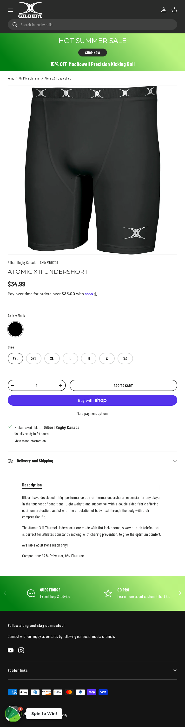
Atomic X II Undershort (58, 78)
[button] (174, 10)
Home (11, 78)
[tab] (32, 484)
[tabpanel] (92, 526)
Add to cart (123, 385)
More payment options (92, 413)
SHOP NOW (92, 52)
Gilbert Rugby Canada (22, 262)
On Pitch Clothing (29, 78)
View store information (30, 440)
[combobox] (92, 24)
